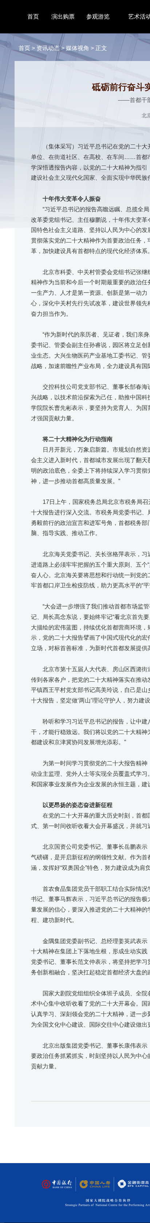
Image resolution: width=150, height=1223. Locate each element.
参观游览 (98, 16)
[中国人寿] (94, 1184)
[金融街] (129, 1184)
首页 (33, 16)
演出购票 (63, 16)
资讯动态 (48, 48)
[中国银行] (56, 1184)
